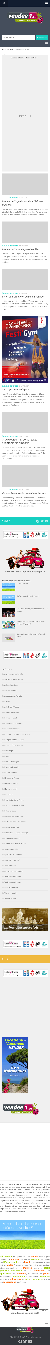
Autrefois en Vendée (11, 707)
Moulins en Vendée (11, 784)
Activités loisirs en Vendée (13, 679)
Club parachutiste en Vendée (14, 740)
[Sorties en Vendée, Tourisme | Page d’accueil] (25, 17)
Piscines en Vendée (11, 827)
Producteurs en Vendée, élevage (16, 833)
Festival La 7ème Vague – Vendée (20, 249)
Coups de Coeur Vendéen (13, 745)
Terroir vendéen (10, 866)
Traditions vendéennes (12, 877)
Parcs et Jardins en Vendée (14, 805)
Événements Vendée (10, 198)
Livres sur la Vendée (11, 778)
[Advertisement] (25, 86)
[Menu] (46, 3)
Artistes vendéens (10, 690)
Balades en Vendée (11, 712)
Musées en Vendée (11, 789)
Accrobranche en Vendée (13, 674)
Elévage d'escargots (11, 762)
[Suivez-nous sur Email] (46, 521)
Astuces (7, 701)
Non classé (8, 795)
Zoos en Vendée (10, 898)
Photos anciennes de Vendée (15, 822)
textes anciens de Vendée (13, 871)
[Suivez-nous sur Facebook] (37, 521)
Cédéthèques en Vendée (13, 723)
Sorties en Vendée (11, 849)
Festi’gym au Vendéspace (15, 389)
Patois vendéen (10, 811)
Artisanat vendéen (11, 685)
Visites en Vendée (10, 893)
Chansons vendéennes (12, 729)
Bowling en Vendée (11, 718)
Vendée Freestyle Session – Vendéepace (24, 493)
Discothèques (9, 751)
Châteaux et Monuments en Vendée (17, 734)
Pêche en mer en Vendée (13, 816)
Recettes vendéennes (12, 838)
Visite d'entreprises (11, 888)
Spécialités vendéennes (13, 855)
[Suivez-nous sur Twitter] (42, 521)
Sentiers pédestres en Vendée (15, 844)
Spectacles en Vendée (12, 860)
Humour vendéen (10, 773)
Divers (6, 756)
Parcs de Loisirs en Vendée (14, 800)
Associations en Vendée (13, 696)
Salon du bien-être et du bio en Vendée (23, 296)
